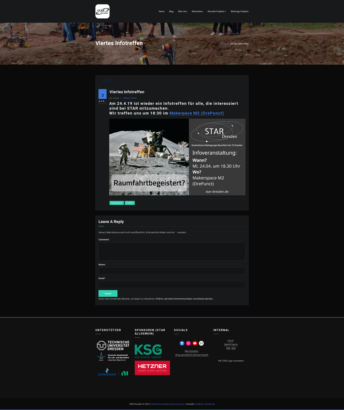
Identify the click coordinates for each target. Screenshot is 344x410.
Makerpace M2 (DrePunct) (196, 113)
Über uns (182, 11)
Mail (234, 348)
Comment (103, 239)
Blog (171, 11)
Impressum (179, 404)
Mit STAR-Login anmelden (231, 360)
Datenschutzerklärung (162, 404)
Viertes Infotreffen (239, 43)
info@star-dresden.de (205, 404)
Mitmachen (197, 11)
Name (102, 264)
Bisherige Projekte (240, 11)
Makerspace (116, 203)
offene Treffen (130, 98)
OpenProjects (231, 344)
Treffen (129, 203)
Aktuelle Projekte (216, 11)
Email (102, 278)
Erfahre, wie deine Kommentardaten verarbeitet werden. (184, 298)
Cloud (230, 340)
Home (161, 11)
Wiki (228, 348)
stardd (114, 98)
